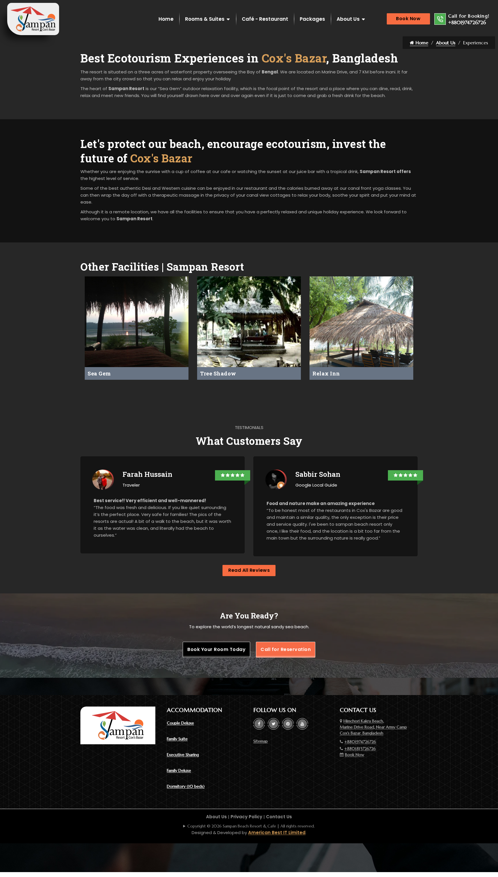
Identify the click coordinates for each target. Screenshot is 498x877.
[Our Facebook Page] (259, 724)
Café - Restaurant (265, 19)
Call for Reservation (286, 649)
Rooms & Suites (205, 19)
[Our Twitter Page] (273, 724)
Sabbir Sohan (317, 474)
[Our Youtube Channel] (302, 724)
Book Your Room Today (216, 649)
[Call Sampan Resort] (440, 19)
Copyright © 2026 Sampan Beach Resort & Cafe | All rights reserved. (251, 826)
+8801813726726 (360, 748)
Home (166, 19)
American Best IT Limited (276, 832)
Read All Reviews (249, 570)
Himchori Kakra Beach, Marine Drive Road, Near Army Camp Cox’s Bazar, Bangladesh (373, 727)
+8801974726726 (467, 22)
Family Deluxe (179, 770)
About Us (348, 19)
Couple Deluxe (180, 723)
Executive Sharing (183, 754)
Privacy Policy (246, 817)
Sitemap (260, 741)
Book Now (408, 18)
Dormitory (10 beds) (186, 786)
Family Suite (177, 738)
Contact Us (279, 817)
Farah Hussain (147, 474)
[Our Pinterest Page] (288, 724)
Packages (312, 19)
